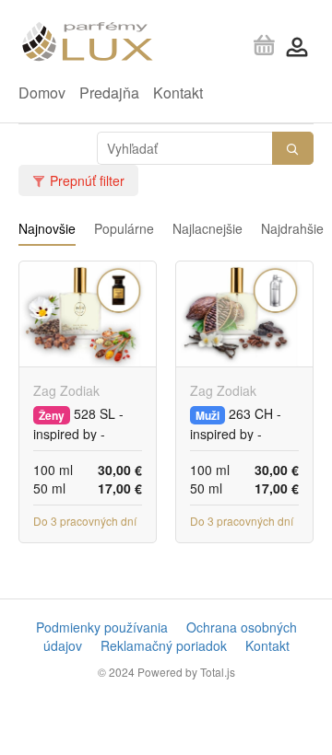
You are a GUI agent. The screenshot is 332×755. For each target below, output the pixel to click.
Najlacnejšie (207, 228)
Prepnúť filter (87, 180)
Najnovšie (47, 228)
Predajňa (109, 92)
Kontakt (178, 92)
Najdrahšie (292, 228)
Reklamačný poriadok (164, 645)
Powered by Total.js (186, 672)
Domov (41, 92)
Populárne (124, 228)
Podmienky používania (102, 627)
